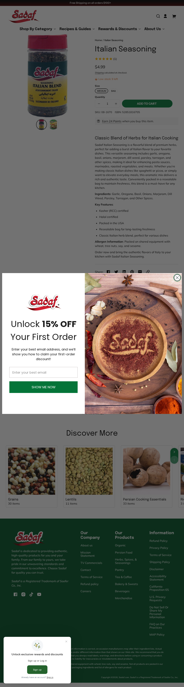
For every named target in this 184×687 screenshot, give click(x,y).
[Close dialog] (177, 278)
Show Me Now (44, 387)
